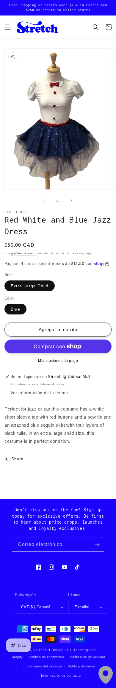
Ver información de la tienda (39, 392)
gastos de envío (24, 253)
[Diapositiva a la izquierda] (44, 200)
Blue (15, 309)
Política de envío (81, 666)
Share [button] (17, 458)
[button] (7, 27)
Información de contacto (61, 675)
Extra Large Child (29, 285)
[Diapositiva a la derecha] (71, 200)
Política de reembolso (46, 657)
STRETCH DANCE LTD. (53, 650)
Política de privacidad (87, 657)
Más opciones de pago (58, 361)
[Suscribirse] (97, 545)
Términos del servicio (44, 666)
